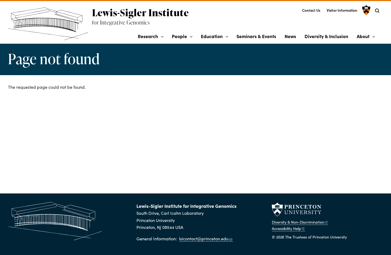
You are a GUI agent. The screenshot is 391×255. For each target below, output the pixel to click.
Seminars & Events (256, 36)
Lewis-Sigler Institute (140, 12)
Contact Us (311, 10)
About (363, 36)
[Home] (50, 25)
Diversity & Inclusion (326, 36)
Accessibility (286, 228)
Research (148, 36)
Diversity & (298, 222)
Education (212, 36)
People (179, 36)
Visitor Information (342, 10)
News (290, 36)
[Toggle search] (377, 10)
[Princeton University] (365, 10)
